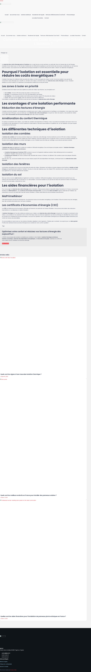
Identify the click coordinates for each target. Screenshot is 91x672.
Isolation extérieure (26, 14)
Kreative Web (13, 669)
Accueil (6, 14)
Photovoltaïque (71, 14)
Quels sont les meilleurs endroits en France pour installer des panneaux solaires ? (28, 495)
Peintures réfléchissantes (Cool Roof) (55, 14)
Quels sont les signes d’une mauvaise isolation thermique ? (21, 374)
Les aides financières (37, 18)
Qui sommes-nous (15, 14)
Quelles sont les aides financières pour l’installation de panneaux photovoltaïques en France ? (33, 616)
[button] (4, 56)
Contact (46, 18)
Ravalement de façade (38, 14)
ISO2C (1, 0)
